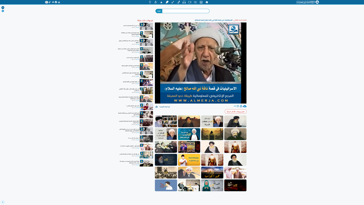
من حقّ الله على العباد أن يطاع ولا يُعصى (129, 154)
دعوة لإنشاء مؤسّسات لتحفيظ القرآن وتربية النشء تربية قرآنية (129, 98)
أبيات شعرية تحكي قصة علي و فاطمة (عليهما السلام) (130, 33)
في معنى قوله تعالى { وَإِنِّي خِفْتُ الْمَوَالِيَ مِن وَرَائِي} (129, 90)
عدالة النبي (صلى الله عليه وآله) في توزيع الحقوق (129, 41)
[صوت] (184, 2)
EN (3, 8)
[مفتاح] (172, 2)
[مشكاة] (161, 2)
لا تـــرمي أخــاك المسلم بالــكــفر (131, 25)
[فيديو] (189, 2)
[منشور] (155, 2)
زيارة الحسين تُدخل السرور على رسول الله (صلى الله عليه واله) (129, 162)
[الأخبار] (201, 2)
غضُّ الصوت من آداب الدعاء (133, 58)
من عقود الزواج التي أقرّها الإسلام (131, 82)
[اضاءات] (150, 2)
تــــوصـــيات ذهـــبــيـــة (133, 138)
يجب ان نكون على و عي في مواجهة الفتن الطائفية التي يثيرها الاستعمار (129, 130)
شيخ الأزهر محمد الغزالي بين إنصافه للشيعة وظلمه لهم (128, 114)
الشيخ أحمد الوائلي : (239, 20)
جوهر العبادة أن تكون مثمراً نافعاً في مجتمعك (130, 74)
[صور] (195, 2)
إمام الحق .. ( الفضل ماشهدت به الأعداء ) (129, 146)
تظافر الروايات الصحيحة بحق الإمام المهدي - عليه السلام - (129, 122)
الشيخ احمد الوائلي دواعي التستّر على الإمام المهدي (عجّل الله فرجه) (128, 49)
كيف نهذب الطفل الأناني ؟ (132, 106)
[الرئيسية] (206, 2)
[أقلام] (178, 2)
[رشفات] (167, 2)
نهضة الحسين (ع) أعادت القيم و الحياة (130, 66)
